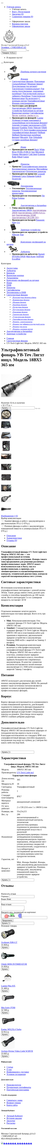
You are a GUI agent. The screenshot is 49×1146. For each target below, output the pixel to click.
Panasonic (40, 220)
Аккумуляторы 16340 (26, 215)
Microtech (39, 152)
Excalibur (16, 259)
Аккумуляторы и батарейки (33, 205)
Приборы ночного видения (33, 72)
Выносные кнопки (20, 113)
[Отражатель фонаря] (6, 503)
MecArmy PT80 (8, 1007)
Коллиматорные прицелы (24, 169)
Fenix (30, 127)
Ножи (23, 147)
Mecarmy (24, 137)
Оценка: (5, 896)
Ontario (15, 154)
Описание (11, 535)
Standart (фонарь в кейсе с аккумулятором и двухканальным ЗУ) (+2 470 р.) (23, 522)
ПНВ (9, 285)
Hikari (20, 157)
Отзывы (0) (12, 540)
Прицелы (24, 164)
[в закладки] (36, 408)
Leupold (41, 174)
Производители (14, 1085)
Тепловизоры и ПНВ (16, 292)
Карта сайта (12, 1105)
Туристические (38, 96)
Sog (33, 152)
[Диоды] (6, 418)
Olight (44, 127)
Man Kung (31, 256)
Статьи (10, 1067)
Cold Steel (32, 154)
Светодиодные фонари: (23, 81)
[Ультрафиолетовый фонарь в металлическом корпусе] (16, 400)
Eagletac (23, 127)
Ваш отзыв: (6, 904)
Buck (36, 149)
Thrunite (15, 130)
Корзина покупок (20, 24)
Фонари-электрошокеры (23, 103)
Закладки (11, 1121)
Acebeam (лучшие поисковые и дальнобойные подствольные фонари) (29, 121)
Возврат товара (14, 1103)
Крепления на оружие (33, 110)
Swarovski (16, 179)
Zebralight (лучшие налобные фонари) (27, 138)
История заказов (14, 1118)
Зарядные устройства (30, 230)
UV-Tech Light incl (25, 772)
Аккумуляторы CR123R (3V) (25, 217)
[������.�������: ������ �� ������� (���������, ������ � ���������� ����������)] (16, 1143)
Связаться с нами (14, 1100)
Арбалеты (25, 251)
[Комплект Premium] (6, 429)
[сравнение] (39, 408)
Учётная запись (14, 7)
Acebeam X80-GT (9, 942)
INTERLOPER (19, 256)
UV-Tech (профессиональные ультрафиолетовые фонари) (29, 131)
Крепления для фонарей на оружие (23, 280)
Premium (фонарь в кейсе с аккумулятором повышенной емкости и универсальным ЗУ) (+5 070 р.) (23, 528)
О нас (9, 1069)
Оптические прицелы (36, 171)
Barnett (41, 254)
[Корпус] (6, 513)
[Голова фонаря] (6, 471)
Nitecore (37, 127)
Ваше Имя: (6, 899)
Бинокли (11, 273)
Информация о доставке (18, 1072)
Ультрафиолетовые (36, 101)
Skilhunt (41, 132)
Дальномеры (12, 278)
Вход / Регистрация (21, 12)
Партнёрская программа (18, 1090)
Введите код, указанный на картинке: (18, 912)
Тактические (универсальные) (26, 89)
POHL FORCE (24, 152)
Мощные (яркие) (35, 84)
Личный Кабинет (15, 1116)
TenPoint (40, 256)
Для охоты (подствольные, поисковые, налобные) (28, 91)
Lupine (40, 118)
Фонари (24, 79)
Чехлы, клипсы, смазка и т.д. (25, 115)
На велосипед (31, 98)
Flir (43, 196)
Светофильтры (37, 113)
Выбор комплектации (11, 518)
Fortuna (21, 198)
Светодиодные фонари (17, 295)
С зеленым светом (26, 99)
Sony (14, 222)
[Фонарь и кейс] (6, 440)
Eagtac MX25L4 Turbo (11, 1029)
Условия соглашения (16, 1074)
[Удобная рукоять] (6, 461)
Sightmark (16, 176)
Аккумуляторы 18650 (22, 108)
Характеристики (14, 538)
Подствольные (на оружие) (24, 86)
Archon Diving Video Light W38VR (17, 1051)
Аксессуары (12, 268)
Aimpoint (31, 176)
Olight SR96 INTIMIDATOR (14, 964)
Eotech (38, 176)
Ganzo (26, 157)
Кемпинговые (18, 98)
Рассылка (11, 1123)
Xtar (31, 137)
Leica (23, 176)
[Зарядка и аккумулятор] (6, 450)
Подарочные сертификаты (19, 1087)
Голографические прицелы (34, 166)
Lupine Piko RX (8, 986)
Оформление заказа (21, 26)
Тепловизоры (26, 186)
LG (18, 222)
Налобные (26, 96)
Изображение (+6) (9, 516)
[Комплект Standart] (6, 482)
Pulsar (14, 198)
